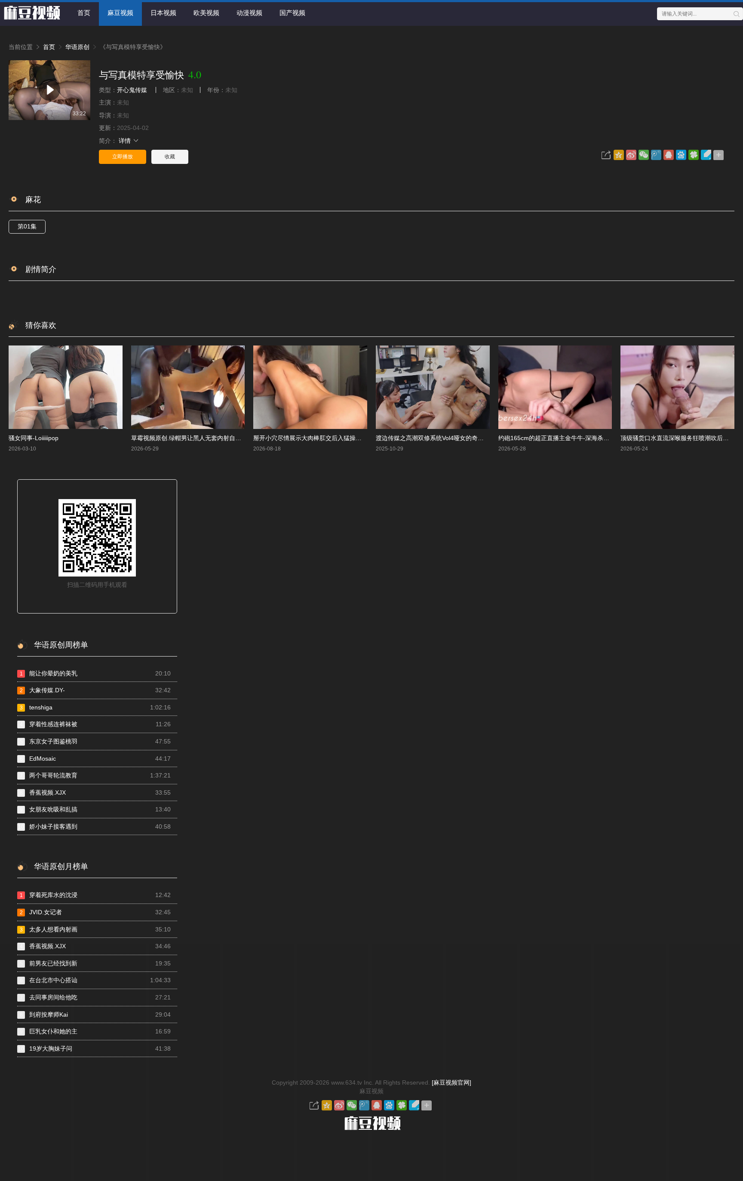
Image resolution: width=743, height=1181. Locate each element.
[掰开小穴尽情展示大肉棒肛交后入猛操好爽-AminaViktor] (310, 387)
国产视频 (292, 12)
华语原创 (77, 46)
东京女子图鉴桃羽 (95, 741)
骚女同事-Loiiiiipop (33, 438)
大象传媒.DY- (95, 690)
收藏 (170, 157)
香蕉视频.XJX (95, 792)
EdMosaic (95, 758)
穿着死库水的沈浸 (95, 894)
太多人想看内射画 (95, 929)
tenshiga (95, 707)
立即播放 (122, 157)
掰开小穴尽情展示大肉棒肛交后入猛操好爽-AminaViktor (327, 438)
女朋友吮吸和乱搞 (95, 809)
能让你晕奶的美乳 (95, 673)
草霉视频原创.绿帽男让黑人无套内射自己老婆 (192, 438)
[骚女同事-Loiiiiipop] (66, 387)
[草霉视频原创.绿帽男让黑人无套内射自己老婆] (188, 387)
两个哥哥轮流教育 (95, 775)
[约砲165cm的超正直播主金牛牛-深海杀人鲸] (555, 387)
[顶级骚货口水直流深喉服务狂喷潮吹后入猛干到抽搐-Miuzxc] (677, 387)
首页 (83, 12)
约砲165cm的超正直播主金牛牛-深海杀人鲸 (556, 438)
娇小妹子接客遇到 (94, 826)
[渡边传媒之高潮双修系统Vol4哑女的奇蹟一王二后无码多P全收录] (433, 387)
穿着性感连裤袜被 (95, 724)
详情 (125, 140)
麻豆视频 (120, 12)
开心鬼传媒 (132, 89)
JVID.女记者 (95, 912)
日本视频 (163, 12)
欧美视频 (206, 12)
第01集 (27, 226)
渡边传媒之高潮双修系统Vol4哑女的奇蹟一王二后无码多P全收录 (462, 438)
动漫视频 (249, 12)
